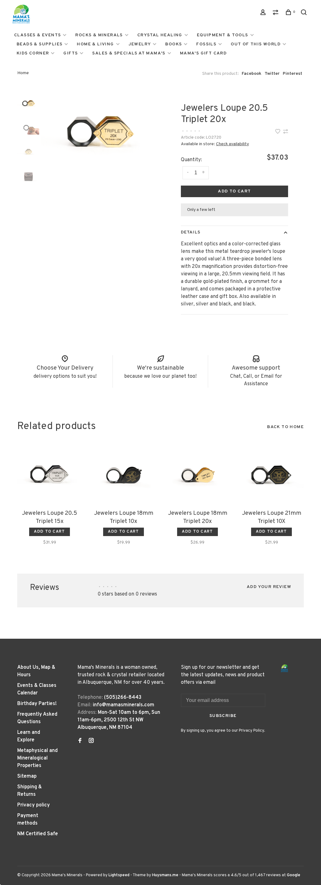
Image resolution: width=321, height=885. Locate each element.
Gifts (70, 53)
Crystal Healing (159, 35)
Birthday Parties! (37, 704)
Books (173, 44)
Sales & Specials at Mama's (128, 53)
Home (23, 73)
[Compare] (276, 13)
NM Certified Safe (37, 834)
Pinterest (292, 73)
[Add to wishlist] (278, 132)
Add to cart (234, 191)
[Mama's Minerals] (284, 668)
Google (293, 875)
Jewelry (140, 44)
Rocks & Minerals (99, 35)
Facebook (251, 73)
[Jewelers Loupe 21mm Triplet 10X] (271, 474)
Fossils (206, 44)
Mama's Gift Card (203, 53)
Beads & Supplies (39, 44)
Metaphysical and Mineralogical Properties (37, 758)
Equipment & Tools (222, 35)
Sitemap (27, 776)
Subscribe (223, 716)
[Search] (304, 13)
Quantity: (191, 160)
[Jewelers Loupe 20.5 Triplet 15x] (49, 474)
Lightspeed (118, 875)
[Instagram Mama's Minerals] (91, 741)
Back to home (285, 427)
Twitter (272, 73)
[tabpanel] (98, 130)
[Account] (264, 13)
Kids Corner (33, 53)
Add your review (269, 587)
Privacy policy (33, 805)
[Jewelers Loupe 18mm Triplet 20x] (197, 474)
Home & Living (95, 44)
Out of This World (256, 44)
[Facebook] (79, 741)
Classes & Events (37, 35)
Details (190, 232)
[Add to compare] (285, 132)
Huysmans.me (165, 875)
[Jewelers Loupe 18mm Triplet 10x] (123, 474)
